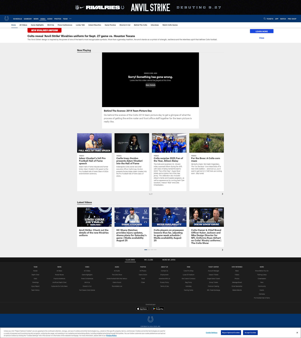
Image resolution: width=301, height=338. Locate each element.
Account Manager (213, 271)
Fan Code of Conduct (188, 278)
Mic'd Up (87, 282)
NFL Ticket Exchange (213, 290)
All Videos (87, 271)
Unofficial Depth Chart (59, 282)
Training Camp (188, 290)
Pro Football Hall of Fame (262, 298)
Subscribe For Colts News (59, 286)
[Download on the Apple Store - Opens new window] (142, 309)
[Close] (261, 38)
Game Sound (117, 282)
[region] (150, 333)
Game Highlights (87, 274)
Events (262, 290)
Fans (261, 282)
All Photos (143, 271)
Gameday (189, 286)
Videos (237, 274)
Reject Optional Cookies (231, 332)
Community (262, 286)
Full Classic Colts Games (87, 290)
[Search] (265, 18)
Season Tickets (213, 274)
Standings (35, 282)
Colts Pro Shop (188, 271)
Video (87, 267)
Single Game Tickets (213, 278)
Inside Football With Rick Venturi (117, 278)
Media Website (237, 290)
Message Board (237, 282)
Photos (143, 267)
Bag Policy (188, 282)
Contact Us (164, 271)
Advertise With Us (164, 278)
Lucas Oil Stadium (188, 274)
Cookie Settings (211, 332)
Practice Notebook (59, 278)
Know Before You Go (261, 271)
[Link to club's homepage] (6, 18)
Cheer (143, 282)
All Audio (117, 271)
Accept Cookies (250, 332)
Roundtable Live (117, 286)
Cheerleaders (262, 278)
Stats (35, 278)
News (59, 267)
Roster (35, 271)
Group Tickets (213, 282)
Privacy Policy (164, 282)
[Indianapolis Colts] (150, 320)
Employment (164, 274)
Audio (117, 267)
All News (59, 271)
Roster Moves (59, 274)
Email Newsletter (237, 286)
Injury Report (35, 286)
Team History (35, 290)
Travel (143, 278)
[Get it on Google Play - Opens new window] (158, 310)
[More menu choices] (70, 19)
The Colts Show (117, 274)
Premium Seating (213, 286)
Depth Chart (35, 274)
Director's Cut (87, 286)
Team (35, 267)
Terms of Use (164, 286)
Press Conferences (87, 278)
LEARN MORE (262, 31)
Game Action (143, 274)
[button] (150, 85)
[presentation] (223, 194)
